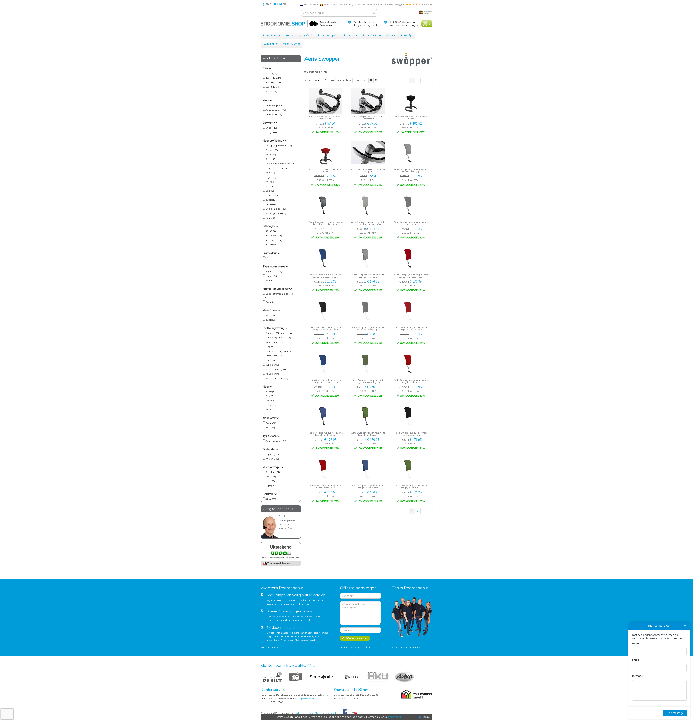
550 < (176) (271, 91)
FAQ (351, 4)
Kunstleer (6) (272, 364)
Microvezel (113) (274, 355)
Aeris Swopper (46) (275, 441)
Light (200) (270, 485)
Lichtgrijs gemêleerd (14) (278, 145)
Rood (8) (269, 409)
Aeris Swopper (272, 35)
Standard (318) (273, 472)
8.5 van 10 (426, 4)
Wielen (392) (272, 458)
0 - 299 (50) (271, 73)
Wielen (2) (270, 280)
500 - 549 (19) (272, 86)
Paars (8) (270, 217)
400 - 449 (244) (273, 77)
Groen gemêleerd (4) (276, 168)
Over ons (388, 4)
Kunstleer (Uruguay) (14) (278, 337)
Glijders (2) (271, 276)
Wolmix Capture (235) (276, 378)
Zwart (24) (270, 302)
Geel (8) (269, 190)
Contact (343, 4)
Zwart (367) (271, 319)
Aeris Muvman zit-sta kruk (379, 35)
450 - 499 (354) (273, 82)
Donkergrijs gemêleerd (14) (280, 163)
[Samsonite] (321, 676)
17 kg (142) (271, 127)
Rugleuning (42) (273, 271)
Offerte (378, 4)
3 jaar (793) (271, 499)
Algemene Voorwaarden (326, 713)
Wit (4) (268, 258)
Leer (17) (270, 360)
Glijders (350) (272, 454)
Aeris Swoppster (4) (276, 105)
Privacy (309, 713)
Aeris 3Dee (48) (273, 114)
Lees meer (394, 717)
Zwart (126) (271, 199)
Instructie (367, 4)
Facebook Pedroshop (345, 712)
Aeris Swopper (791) (276, 109)
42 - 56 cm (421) (273, 235)
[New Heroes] (296, 676)
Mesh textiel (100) (274, 342)
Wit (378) (270, 315)
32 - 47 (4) (270, 231)
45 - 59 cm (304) (273, 240)
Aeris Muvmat (291, 43)
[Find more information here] (659, 670)
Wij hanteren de (364, 22)
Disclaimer (299, 713)
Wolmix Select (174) (275, 369)
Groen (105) (271, 195)
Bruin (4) (269, 181)
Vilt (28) (269, 346)
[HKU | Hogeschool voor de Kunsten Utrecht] (378, 676)
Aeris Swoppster (328, 35)
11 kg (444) (271, 132)
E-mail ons (284, 516)
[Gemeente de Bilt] (271, 676)
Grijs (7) (269, 396)
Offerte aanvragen (355, 638)
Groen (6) (270, 400)
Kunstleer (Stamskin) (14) (278, 333)
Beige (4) (270, 172)
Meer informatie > (269, 647)
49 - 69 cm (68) (273, 244)
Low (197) (270, 476)
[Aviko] (404, 676)
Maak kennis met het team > (406, 647)
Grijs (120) (270, 177)
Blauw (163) (271, 150)
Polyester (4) (272, 373)
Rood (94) (270, 154)
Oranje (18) (271, 204)
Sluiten (426, 717)
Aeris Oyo (406, 35)
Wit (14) (269, 186)
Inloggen (399, 4)
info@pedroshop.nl (305, 698)
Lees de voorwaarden (306, 640)
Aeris (358, 4)
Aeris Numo (270, 43)
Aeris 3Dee (350, 35)
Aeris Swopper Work (299, 35)
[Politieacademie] (350, 676)
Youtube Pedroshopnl (354, 713)
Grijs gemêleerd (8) (275, 208)
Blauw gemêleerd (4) (276, 213)
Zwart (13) (270, 391)
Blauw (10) (270, 405)
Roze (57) (270, 159)
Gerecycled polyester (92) (279, 351)
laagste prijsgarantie (366, 25)
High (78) (270, 481)
